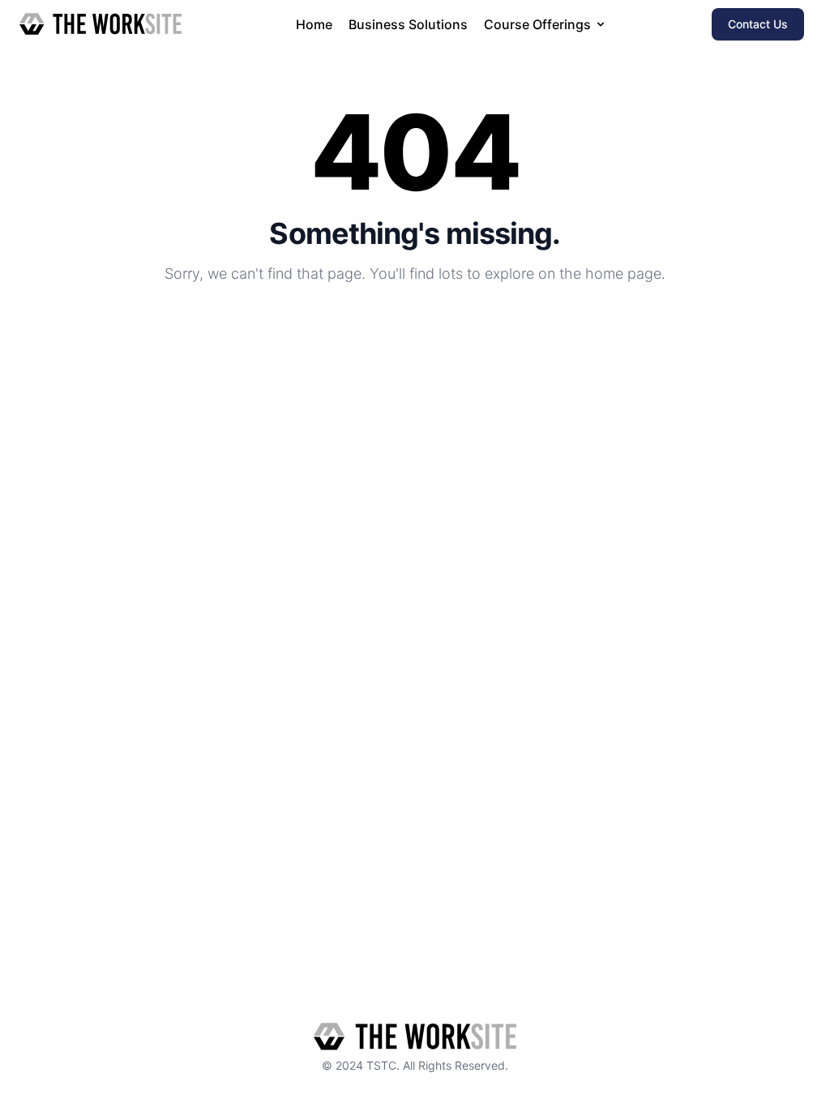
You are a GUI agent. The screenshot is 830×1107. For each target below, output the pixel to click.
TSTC (381, 1065)
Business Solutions (408, 24)
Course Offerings (537, 24)
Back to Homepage (415, 327)
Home (314, 24)
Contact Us (758, 24)
